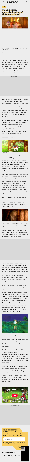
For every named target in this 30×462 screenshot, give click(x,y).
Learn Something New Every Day (11, 430)
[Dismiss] (27, 448)
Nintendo (17, 455)
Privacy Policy (17, 443)
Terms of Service (8, 443)
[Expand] (22, 448)
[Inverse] (12, 2)
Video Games (6, 455)
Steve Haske (6, 52)
